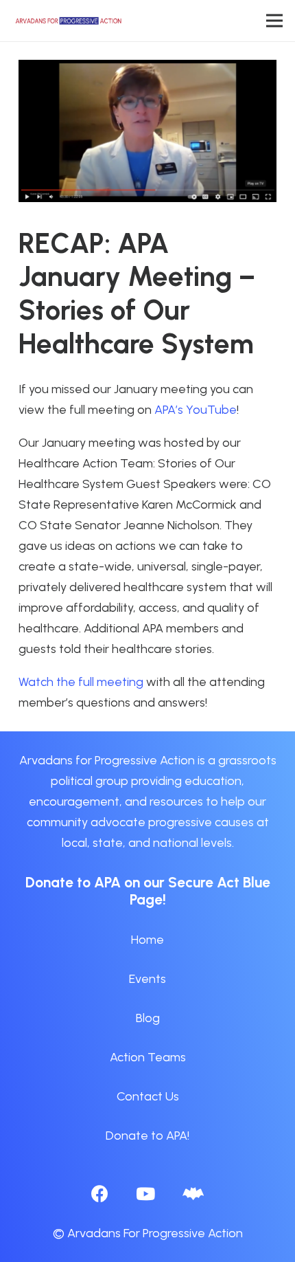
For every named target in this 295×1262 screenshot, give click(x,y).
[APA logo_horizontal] (69, 20)
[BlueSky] (193, 1193)
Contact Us (148, 1096)
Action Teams (148, 1057)
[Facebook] (99, 1193)
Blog (148, 1018)
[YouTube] (145, 1193)
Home (147, 939)
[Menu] (275, 20)
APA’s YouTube (195, 409)
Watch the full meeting (81, 681)
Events (147, 978)
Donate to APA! (147, 1135)
